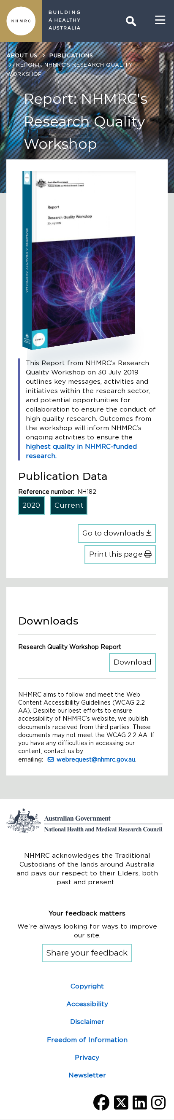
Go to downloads (114, 533)
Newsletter (87, 1075)
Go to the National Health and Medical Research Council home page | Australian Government (87, 820)
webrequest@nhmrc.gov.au (96, 759)
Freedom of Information (87, 1040)
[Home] (21, 21)
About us (22, 55)
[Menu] (160, 20)
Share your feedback (87, 953)
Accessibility (87, 1004)
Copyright (87, 986)
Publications (71, 55)
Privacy (87, 1057)
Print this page (116, 554)
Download (135, 661)
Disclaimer (87, 1022)
